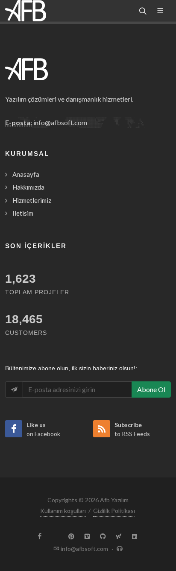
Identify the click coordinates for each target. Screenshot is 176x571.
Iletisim (22, 213)
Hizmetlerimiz (31, 200)
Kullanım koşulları (63, 510)
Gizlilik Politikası (114, 510)
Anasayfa (25, 174)
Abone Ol (151, 389)
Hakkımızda (28, 187)
